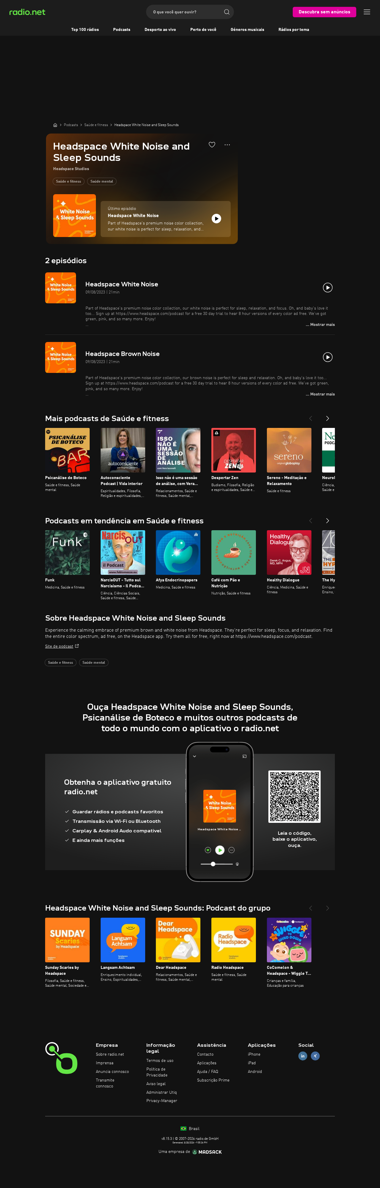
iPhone (254, 1054)
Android (255, 1072)
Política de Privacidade (156, 1072)
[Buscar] (226, 11)
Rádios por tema (293, 30)
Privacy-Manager (161, 1101)
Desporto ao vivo (160, 30)
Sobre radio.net (110, 1054)
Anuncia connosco (112, 1072)
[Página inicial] (55, 125)
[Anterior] (310, 416)
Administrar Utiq (161, 1092)
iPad (252, 1063)
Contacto (205, 1054)
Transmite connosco (105, 1083)
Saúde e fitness (68, 181)
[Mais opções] (227, 144)
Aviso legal (156, 1084)
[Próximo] (328, 416)
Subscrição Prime (213, 1080)
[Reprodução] (216, 218)
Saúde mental (102, 181)
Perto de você (203, 30)
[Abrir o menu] (366, 11)
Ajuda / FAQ (207, 1072)
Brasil (194, 1129)
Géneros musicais (247, 30)
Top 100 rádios (85, 30)
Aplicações (206, 1063)
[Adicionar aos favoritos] (212, 144)
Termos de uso (159, 1061)
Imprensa (104, 1063)
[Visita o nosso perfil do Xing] (315, 1056)
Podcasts (121, 30)
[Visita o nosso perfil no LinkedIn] (302, 1056)
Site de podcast (59, 646)
